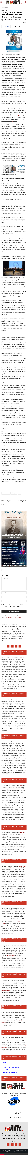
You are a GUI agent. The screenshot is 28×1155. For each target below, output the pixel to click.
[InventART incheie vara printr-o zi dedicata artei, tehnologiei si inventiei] (14, 553)
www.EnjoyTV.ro (19, 115)
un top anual (22, 832)
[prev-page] (2, 570)
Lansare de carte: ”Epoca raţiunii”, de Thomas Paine (22, 503)
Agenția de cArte (9, 19)
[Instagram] (12, 646)
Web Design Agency (9, 1151)
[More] (19, 26)
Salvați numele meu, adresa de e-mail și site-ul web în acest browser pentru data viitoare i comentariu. (13, 606)
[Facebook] (8, 646)
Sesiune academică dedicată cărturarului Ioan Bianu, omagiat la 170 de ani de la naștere (14, 535)
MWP (16, 1151)
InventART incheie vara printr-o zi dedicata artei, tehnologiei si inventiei (14, 564)
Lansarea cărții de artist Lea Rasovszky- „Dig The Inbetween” (6, 503)
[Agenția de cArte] (2, 20)
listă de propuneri (10, 955)
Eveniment (7, 7)
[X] (20, 646)
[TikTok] (16, 646)
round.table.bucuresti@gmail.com (9, 121)
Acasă (2, 7)
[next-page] (5, 570)
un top (20, 657)
